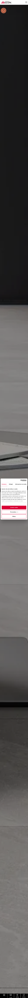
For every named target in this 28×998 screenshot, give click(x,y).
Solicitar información (24, 997)
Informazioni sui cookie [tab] (20, 484)
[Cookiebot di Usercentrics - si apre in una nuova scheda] (20, 480)
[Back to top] (26, 991)
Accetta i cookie (14, 507)
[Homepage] (6, 2)
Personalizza (13, 512)
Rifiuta (14, 516)
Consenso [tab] (4, 484)
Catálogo (10, 997)
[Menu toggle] (26, 2)
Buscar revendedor (17, 997)
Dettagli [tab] (11, 484)
